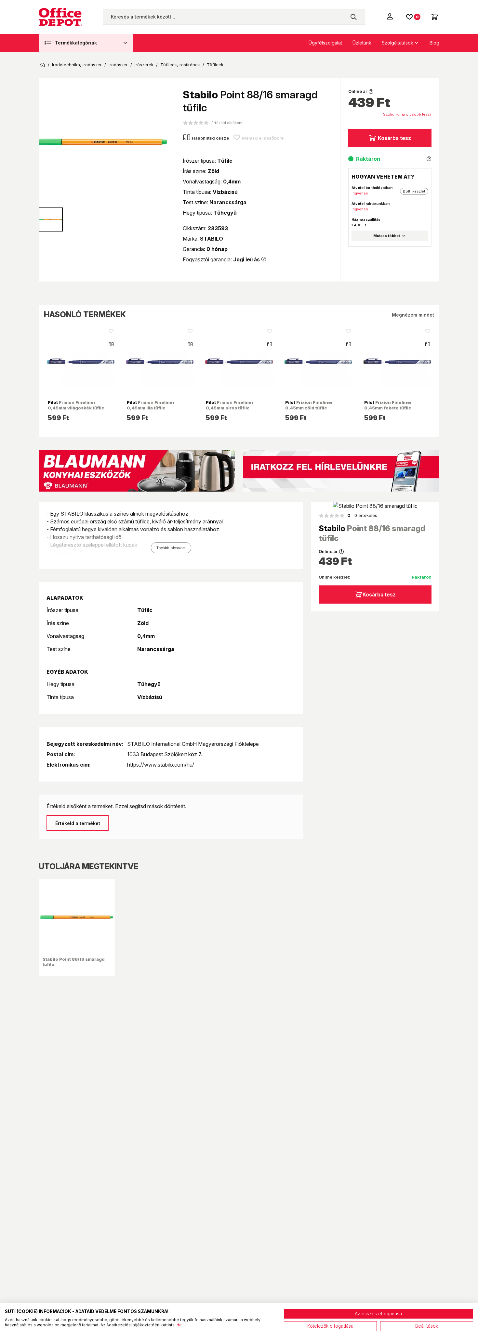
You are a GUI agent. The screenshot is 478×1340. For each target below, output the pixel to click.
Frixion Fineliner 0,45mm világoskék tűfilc (76, 405)
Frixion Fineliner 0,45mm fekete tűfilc (388, 405)
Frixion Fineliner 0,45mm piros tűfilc (230, 405)
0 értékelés (362, 515)
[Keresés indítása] (353, 17)
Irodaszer (118, 64)
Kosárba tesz (394, 138)
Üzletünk (361, 42)
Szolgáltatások (397, 42)
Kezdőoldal (42, 65)
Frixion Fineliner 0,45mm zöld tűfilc (309, 405)
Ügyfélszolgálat (325, 42)
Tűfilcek (215, 64)
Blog (434, 42)
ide (179, 1324)
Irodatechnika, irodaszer (77, 64)
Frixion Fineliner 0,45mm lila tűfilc (151, 405)
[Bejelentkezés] (390, 16)
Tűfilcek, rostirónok (180, 64)
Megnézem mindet (413, 315)
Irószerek (144, 64)
